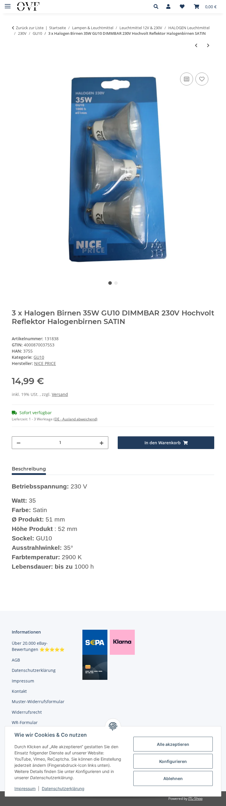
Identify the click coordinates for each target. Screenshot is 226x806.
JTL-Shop (195, 798)
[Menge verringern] (18, 443)
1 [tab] (110, 283)
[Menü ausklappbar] (8, 3)
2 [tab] (116, 283)
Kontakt (19, 691)
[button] (158, 6)
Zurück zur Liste (30, 27)
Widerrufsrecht (27, 712)
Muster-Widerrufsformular (38, 701)
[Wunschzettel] (182, 6)
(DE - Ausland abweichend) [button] (75, 419)
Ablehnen (173, 778)
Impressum (25, 788)
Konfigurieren (173, 761)
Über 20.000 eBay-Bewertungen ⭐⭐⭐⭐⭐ (38, 646)
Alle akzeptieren (173, 744)
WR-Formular (25, 722)
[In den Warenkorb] (16, 64)
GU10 (39, 357)
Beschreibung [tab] (29, 469)
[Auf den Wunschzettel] (201, 79)
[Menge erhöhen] (101, 443)
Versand (60, 394)
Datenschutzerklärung (63, 788)
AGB (16, 660)
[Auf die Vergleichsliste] (186, 79)
